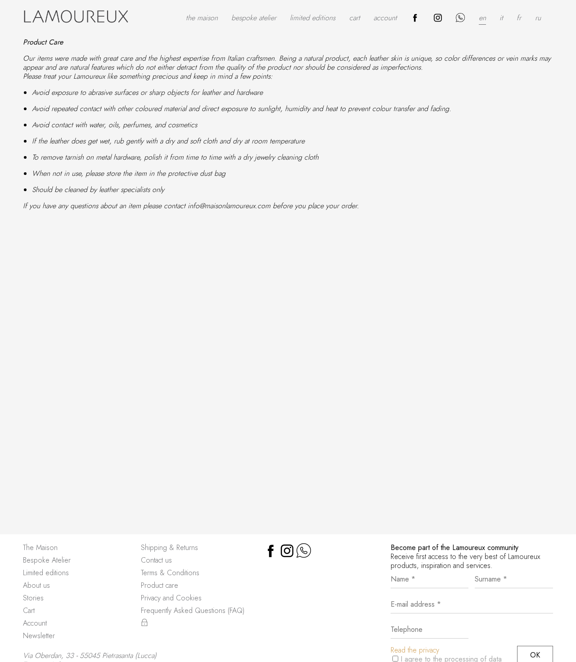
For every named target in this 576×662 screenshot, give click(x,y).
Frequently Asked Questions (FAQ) (192, 610)
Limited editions (312, 18)
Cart (354, 18)
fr (519, 18)
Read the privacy (415, 650)
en (482, 18)
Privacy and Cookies (171, 598)
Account (385, 18)
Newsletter (39, 636)
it (501, 18)
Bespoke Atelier (253, 18)
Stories (33, 598)
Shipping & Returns (169, 547)
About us (36, 585)
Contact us (156, 560)
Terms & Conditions (170, 573)
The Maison (202, 18)
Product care (159, 585)
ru (538, 18)
